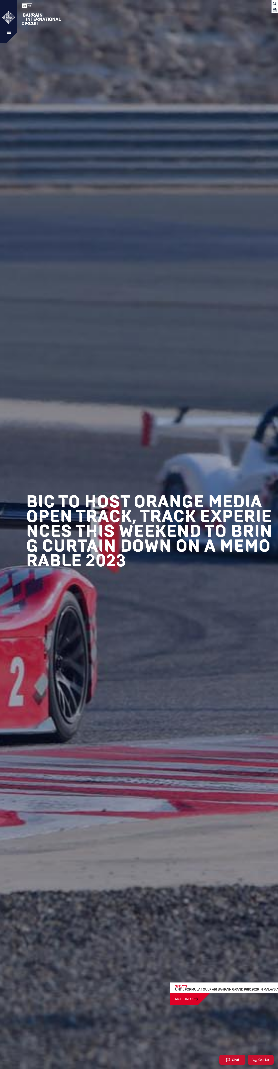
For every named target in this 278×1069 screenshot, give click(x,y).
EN (24, 6)
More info (184, 998)
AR (29, 6)
